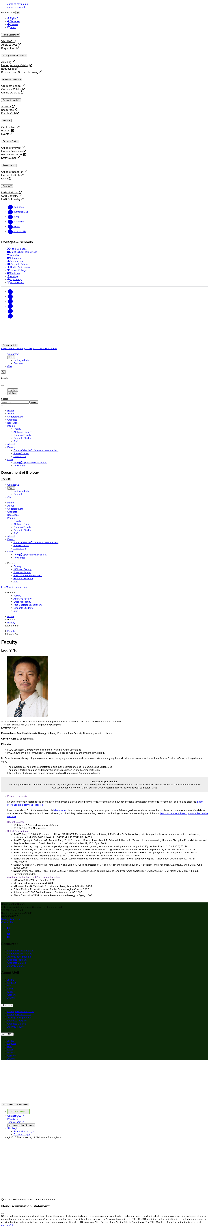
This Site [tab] (13, 390)
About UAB (7, 1034)
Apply (11, 357)
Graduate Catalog (11, 89)
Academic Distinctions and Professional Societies (33, 877)
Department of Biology (13, 348)
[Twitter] (10, 296)
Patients (6, 186)
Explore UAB (8, 345)
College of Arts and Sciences (41, 348)
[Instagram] (10, 301)
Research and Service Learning (19, 72)
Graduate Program (17, 959)
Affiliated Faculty (22, 569)
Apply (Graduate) (16, 965)
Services (6, 106)
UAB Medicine (10, 192)
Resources (7, 110)
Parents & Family (10, 100)
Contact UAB (15, 1115)
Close (5, 479)
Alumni (5, 120)
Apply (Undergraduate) (19, 956)
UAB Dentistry (9, 196)
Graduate (18, 363)
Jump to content (16, 7)
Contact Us (13, 354)
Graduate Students (11, 79)
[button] (104, 587)
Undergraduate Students (13, 55)
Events (5, 134)
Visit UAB (7, 41)
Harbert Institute (10, 175)
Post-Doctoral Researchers (27, 575)
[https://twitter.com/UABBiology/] (8, 930)
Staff (15, 581)
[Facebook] (10, 291)
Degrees (11, 982)
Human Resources (12, 151)
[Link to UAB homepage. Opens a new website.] (28, 1067)
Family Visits (8, 113)
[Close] (17, 12)
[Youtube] (10, 306)
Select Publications (17, 831)
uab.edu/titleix (9, 1225)
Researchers (8, 165)
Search (5, 398)
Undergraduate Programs (20, 950)
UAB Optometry (10, 199)
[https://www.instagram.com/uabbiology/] (8, 937)
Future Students (9, 35)
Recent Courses (15, 822)
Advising (6, 62)
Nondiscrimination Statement (15, 1104)
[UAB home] (104, 342)
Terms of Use (15, 1122)
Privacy (12, 1118)
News (10, 459)
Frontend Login (21, 1134)
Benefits (6, 130)
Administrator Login (23, 1131)
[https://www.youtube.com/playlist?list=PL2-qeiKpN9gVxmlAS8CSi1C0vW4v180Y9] (8, 933)
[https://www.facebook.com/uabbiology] (8, 927)
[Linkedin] (10, 316)
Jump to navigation (17, 4)
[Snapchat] (10, 311)
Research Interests (17, 796)
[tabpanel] (104, 400)
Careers (11, 994)
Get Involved (8, 127)
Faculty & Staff (9, 141)
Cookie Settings (18, 1111)
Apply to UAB (9, 44)
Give (9, 366)
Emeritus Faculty (22, 572)
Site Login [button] (12, 1128)
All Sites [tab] (12, 393)
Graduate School (11, 86)
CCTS (5, 178)
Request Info (8, 48)
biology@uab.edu (10, 919)
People (11, 425)
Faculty (17, 566)
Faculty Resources (12, 154)
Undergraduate (21, 360)
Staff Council (8, 158)
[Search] (3, 372)
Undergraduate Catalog (15, 65)
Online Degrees (10, 92)
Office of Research (12, 171)
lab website (59, 810)
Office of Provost (11, 147)
